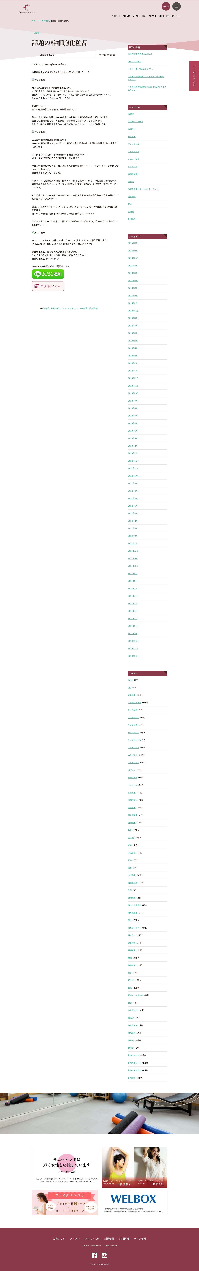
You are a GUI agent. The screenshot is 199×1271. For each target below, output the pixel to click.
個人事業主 (132, 815)
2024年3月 (133, 355)
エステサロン (133, 717)
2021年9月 (132, 573)
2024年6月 (133, 333)
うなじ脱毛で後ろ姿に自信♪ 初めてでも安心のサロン (147, 88)
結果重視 (132, 965)
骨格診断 (132, 219)
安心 (130, 867)
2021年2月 (132, 626)
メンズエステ (92, 1238)
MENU (126, 15)
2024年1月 (132, 370)
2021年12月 (133, 550)
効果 (130, 830)
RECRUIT (164, 15)
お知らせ (55, 308)
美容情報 (93, 308)
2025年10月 (133, 258)
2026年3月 (133, 243)
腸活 (130, 1002)
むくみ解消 (132, 710)
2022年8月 (133, 490)
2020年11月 (133, 648)
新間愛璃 (132, 897)
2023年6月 (133, 423)
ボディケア (132, 777)
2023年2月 (133, 445)
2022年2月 (133, 536)
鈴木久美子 (132, 1025)
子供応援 (132, 852)
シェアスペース (134, 740)
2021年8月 (132, 581)
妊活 (130, 845)
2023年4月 (133, 438)
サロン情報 (140, 1238)
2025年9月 (133, 265)
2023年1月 (132, 453)
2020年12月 (133, 641)
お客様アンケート (135, 121)
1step (130, 680)
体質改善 (132, 807)
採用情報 (124, 1238)
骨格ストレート (134, 1062)
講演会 (131, 1017)
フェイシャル (67, 308)
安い (130, 860)
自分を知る (132, 1010)
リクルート (132, 166)
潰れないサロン (134, 927)
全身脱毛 (132, 822)
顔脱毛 (131, 1040)
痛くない (132, 935)
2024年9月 (133, 318)
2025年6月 (133, 280)
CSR (144, 15)
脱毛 (130, 204)
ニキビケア (132, 755)
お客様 (46, 308)
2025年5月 (133, 288)
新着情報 (109, 1238)
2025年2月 (133, 295)
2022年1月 (132, 543)
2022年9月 (133, 483)
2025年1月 (132, 303)
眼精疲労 (132, 950)
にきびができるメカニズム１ (140, 54)
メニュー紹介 (81, 308)
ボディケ (131, 770)
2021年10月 (133, 565)
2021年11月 (133, 558)
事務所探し (132, 800)
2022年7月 (133, 498)
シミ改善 (132, 136)
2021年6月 (132, 596)
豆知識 (131, 211)
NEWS (152, 15)
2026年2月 (133, 250)
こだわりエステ (134, 702)
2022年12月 (133, 460)
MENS (136, 15)
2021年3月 (132, 618)
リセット (132, 792)
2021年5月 (132, 603)
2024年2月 (133, 363)
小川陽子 (132, 875)
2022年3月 (133, 528)
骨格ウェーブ (133, 1055)
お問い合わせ (111, 1245)
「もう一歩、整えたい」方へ (140, 68)
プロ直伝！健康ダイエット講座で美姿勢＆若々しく (146, 78)
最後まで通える (134, 905)
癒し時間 (132, 942)
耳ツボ (131, 980)
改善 (130, 890)
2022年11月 (133, 468)
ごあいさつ (59, 1238)
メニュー (75, 1238)
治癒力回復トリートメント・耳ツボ (143, 189)
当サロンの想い (134, 61)
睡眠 (130, 957)
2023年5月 (133, 430)
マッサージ (132, 785)
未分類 (131, 181)
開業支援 (132, 1032)
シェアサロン (133, 732)
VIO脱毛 (132, 695)
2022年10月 (133, 475)
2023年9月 (133, 400)
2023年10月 (133, 393)
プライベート (133, 151)
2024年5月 (133, 340)
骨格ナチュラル (134, 1070)
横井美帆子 (132, 912)
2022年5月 (133, 513)
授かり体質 (132, 882)
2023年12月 (133, 378)
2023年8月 (133, 408)
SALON (175, 15)
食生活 (131, 1047)
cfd (129, 687)
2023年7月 (133, 415)
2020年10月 (133, 656)
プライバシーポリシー (91, 1245)
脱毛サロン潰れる (135, 995)
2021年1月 (132, 633)
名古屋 (131, 837)
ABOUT (116, 15)
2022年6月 (133, 505)
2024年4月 (133, 348)
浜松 (130, 920)
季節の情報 (132, 174)
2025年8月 (133, 273)
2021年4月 (132, 611)
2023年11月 (133, 385)
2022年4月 (133, 520)
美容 (130, 972)
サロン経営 (132, 725)
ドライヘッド (133, 747)
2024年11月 (133, 310)
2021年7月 (132, 588)
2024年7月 (133, 325)
